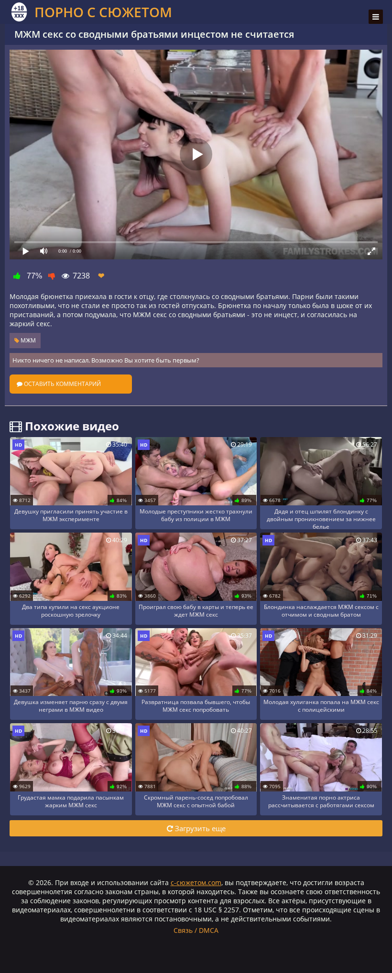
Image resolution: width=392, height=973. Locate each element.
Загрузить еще (199, 828)
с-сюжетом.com (196, 882)
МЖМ (27, 340)
